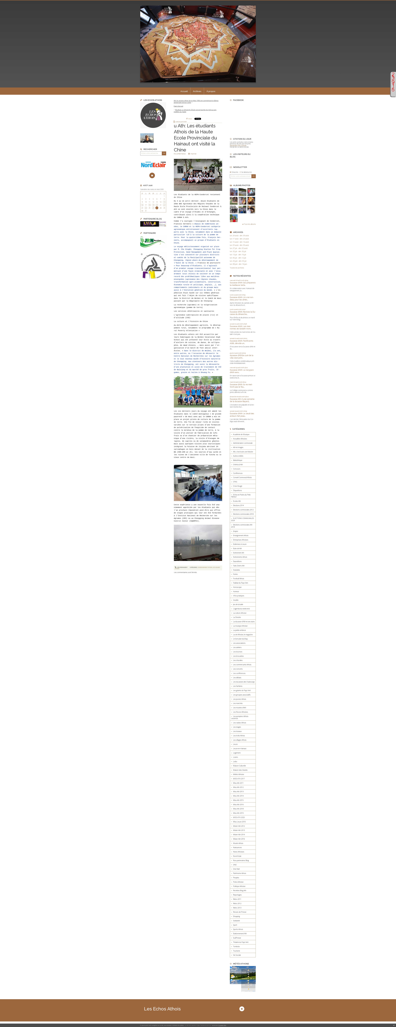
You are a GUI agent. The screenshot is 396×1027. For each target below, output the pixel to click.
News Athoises (238, 852)
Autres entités (238, 456)
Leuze (235, 744)
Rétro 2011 (237, 899)
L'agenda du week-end (241, 609)
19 (153, 205)
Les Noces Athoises (240, 712)
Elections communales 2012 (243, 510)
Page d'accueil (178, 106)
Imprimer (193, 154)
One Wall (236, 869)
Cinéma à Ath (238, 464)
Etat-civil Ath (237, 548)
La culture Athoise (239, 613)
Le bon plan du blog (240, 639)
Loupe (393, 94)
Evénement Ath (238, 553)
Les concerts (238, 669)
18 (149, 205)
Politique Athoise (239, 886)
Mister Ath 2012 (239, 826)
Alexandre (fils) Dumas (238, 145)
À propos (211, 91)
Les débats (237, 677)
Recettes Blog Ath (239, 890)
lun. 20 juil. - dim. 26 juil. (238, 251)
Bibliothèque (237, 460)
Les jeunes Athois (239, 699)
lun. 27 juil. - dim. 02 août (239, 248)
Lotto (235, 761)
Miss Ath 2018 (238, 809)
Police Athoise (238, 882)
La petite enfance (239, 630)
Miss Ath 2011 (238, 783)
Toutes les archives (237, 268)
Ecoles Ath (237, 501)
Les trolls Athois (239, 735)
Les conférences (239, 673)
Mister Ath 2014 (239, 834)
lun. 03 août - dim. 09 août (239, 245)
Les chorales (238, 660)
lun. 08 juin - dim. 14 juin (238, 264)
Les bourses (237, 652)
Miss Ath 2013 (238, 791)
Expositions (237, 561)
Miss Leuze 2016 (239, 822)
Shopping (236, 916)
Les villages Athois (239, 740)
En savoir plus (222, 1025)
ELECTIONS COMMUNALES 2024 (242, 519)
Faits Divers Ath (239, 566)
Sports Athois (238, 929)
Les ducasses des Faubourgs (244, 682)
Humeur (236, 591)
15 (164, 202)
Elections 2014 (238, 505)
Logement (236, 753)
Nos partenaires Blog (241, 860)
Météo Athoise (238, 774)
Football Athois (238, 578)
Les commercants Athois (242, 664)
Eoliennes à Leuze (239, 544)
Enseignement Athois (205, 567)
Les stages (237, 727)
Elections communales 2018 (243, 514)
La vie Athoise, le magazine (243, 634)
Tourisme (236, 951)
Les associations (239, 643)
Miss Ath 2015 (238, 800)
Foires (235, 574)
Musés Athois (238, 843)
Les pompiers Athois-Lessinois (240, 717)
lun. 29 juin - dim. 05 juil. (238, 261)
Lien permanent (182, 567)
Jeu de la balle (238, 604)
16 (142, 205)
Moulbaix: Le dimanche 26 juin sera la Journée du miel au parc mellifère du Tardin (195, 111)
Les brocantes (238, 656)
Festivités (236, 570)
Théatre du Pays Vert (240, 942)
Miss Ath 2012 (238, 787)
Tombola (236, 946)
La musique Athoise (240, 626)
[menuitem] (184, 91)
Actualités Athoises (240, 439)
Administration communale (243, 443)
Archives (197, 91)
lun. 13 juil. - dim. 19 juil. (238, 255)
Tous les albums (250, 224)
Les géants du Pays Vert (242, 690)
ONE (235, 865)
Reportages (237, 895)
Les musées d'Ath (239, 707)
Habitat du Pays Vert (240, 583)
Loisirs (235, 757)
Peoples (236, 877)
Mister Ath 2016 (239, 839)
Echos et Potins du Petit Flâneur (240, 496)
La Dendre (237, 617)
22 (164, 205)
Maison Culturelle (239, 766)
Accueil (184, 91)
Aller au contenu (7, 2)
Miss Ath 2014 (238, 796)
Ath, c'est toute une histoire (243, 452)
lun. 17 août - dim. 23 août (239, 239)
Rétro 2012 (237, 903)
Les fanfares (237, 686)
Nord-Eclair (237, 856)
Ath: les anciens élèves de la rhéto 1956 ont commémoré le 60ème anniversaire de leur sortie (196, 101)
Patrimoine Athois (239, 873)
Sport (235, 925)
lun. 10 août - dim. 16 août (239, 242)
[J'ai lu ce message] (394, 1025)
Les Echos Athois (162, 1009)
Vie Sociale (237, 955)
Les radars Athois (239, 723)
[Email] (152, 175)
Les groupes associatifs (241, 695)
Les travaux (237, 731)
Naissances (237, 847)
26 (153, 208)
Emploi (235, 531)
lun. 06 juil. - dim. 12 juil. (238, 258)
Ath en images (238, 447)
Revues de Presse (239, 912)
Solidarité (236, 921)
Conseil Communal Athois (242, 477)
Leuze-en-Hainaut (239, 748)
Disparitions (237, 490)
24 (146, 208)
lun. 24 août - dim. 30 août (239, 236)
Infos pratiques (238, 596)
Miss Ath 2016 (238, 804)
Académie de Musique (241, 434)
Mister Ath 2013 (239, 830)
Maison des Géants (240, 770)
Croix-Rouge (237, 486)
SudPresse (237, 938)
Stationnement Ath (240, 933)
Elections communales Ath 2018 (241, 526)
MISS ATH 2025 (239, 817)
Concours (236, 469)
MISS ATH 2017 (239, 779)
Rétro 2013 (237, 908)
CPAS (235, 482)
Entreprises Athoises (240, 540)
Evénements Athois (240, 557)
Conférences (238, 473)
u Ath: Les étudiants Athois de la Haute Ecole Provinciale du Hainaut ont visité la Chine (195, 138)
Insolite (235, 600)
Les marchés (238, 703)
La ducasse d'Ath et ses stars (244, 621)
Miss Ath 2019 (238, 813)
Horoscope (237, 587)
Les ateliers (237, 647)
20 (157, 205)
